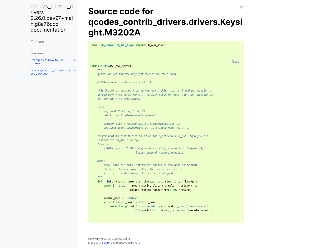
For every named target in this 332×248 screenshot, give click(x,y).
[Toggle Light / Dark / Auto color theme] (242, 7)
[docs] (236, 61)
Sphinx (106, 242)
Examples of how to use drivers (47, 61)
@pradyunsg (124, 242)
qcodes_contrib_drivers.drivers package (50, 72)
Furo (137, 242)
